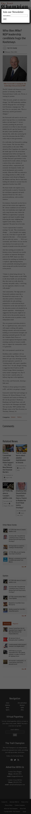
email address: (6, 15)
